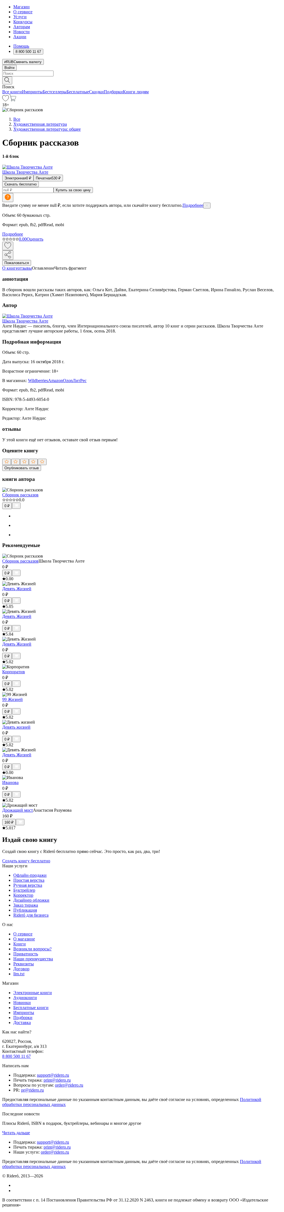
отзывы (25, 268)
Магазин (21, 6)
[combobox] (142, 73)
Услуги (20, 16)
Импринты (32, 91)
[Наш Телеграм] (15, 1190)
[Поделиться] (7, 255)
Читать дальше (16, 1132)
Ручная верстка (27, 885)
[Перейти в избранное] (5, 99)
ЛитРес (80, 380)
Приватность (25, 953)
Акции (19, 36)
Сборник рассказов (20, 494)
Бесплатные (78, 91)
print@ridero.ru (57, 1080)
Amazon (55, 380)
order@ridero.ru (69, 1085)
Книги (19, 944)
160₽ (9, 822)
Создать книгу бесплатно (26, 860)
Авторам (21, 26)
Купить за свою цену (73, 190)
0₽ (7, 506)
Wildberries (38, 380)
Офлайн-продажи (30, 875)
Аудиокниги (25, 997)
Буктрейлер (24, 890)
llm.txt (18, 973)
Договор (21, 968)
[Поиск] (7, 80)
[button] (142, 80)
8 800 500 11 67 (16, 1056)
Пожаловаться (16, 263)
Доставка (22, 1022)
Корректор (23, 895)
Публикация (25, 910)
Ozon (68, 380)
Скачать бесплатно (20, 184)
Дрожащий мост (17, 810)
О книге (10, 268)
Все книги (12, 91)
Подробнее (192, 205)
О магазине (24, 939)
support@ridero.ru (53, 1075)
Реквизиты (23, 963)
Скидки (96, 91)
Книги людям (136, 91)
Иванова (10, 782)
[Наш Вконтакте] (16, 1185)
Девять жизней (16, 727)
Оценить (35, 239)
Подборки (113, 91)
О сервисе (22, 11)
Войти (9, 68)
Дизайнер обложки (31, 900)
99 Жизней (12, 699)
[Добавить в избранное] (7, 246)
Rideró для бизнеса (31, 915)
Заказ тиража (25, 905)
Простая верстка (28, 880)
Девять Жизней (16, 588)
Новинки (22, 1002)
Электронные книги (32, 992)
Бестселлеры (55, 91)
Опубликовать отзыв (21, 468)
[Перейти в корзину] (12, 99)
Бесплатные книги (31, 1007)
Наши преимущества (33, 958)
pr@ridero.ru (32, 1090)
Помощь (21, 46)
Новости (21, 31)
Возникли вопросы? (32, 949)
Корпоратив (13, 671)
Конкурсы (22, 21)
